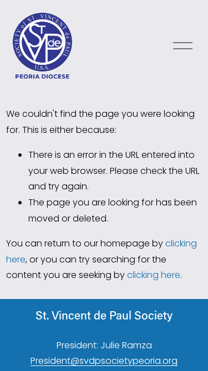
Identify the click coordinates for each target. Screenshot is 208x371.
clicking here (153, 275)
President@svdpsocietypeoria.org (104, 360)
